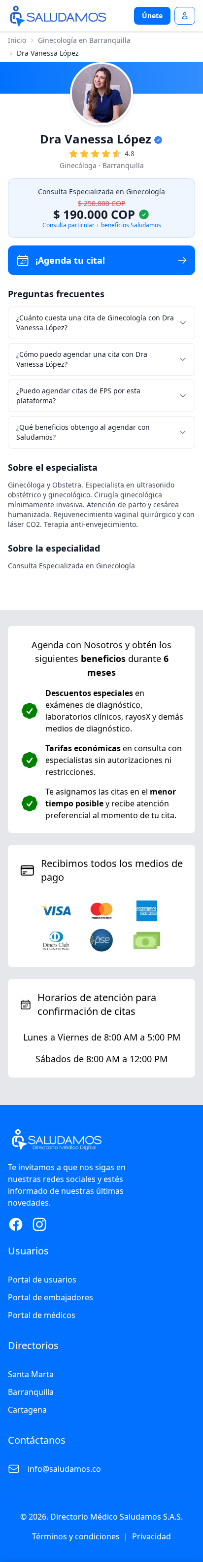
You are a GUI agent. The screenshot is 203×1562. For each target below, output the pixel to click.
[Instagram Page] (39, 1224)
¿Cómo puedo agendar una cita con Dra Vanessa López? (81, 359)
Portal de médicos (41, 1315)
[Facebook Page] (16, 1224)
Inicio (17, 40)
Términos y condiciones (76, 1536)
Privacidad (151, 1536)
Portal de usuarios (42, 1279)
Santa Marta (31, 1374)
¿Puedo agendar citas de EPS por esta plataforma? (78, 395)
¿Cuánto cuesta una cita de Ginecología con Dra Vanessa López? (95, 322)
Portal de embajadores (50, 1297)
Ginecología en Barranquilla (84, 40)
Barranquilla (31, 1392)
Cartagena (27, 1409)
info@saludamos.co (64, 1468)
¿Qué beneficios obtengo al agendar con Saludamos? (83, 432)
